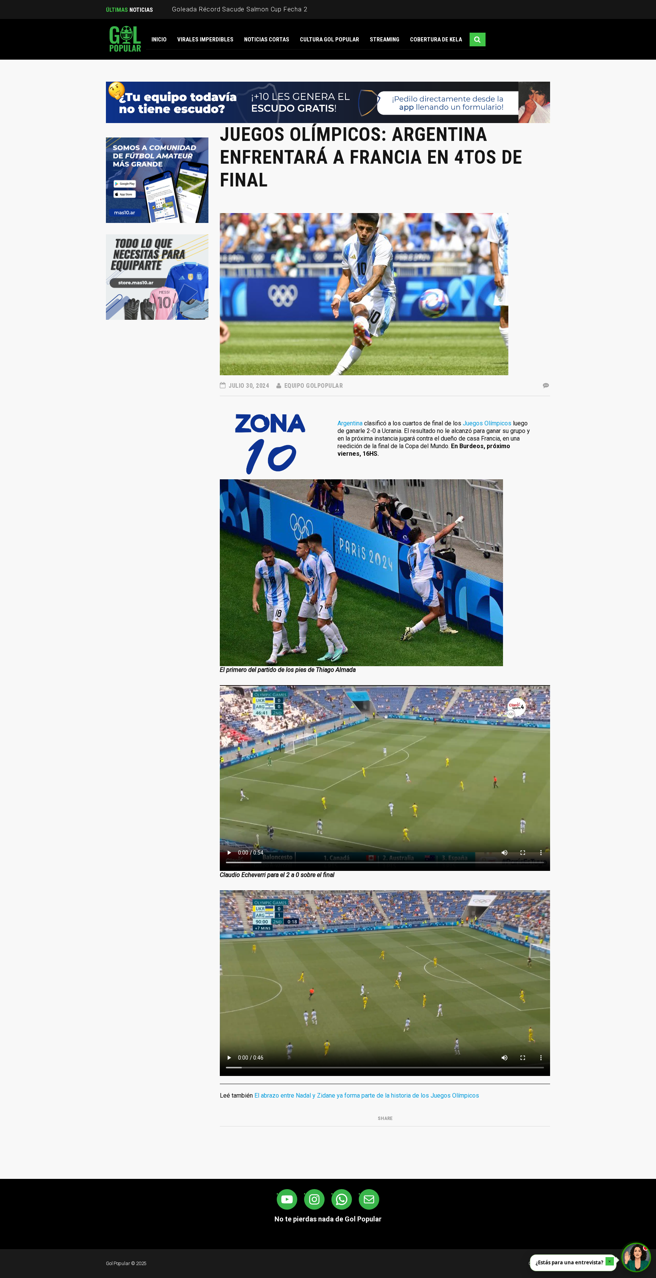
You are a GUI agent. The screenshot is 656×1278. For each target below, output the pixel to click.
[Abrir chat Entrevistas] (636, 1257)
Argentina (350, 423)
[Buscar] (478, 39)
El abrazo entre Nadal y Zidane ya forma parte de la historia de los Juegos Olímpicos (366, 1095)
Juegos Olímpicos (487, 423)
